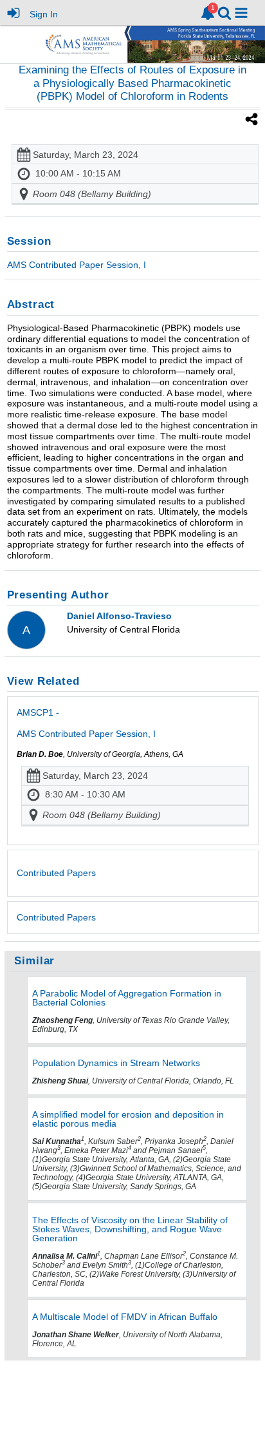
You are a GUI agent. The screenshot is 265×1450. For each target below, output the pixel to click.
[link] (208, 13)
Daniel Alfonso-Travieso (119, 616)
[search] (224, 11)
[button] (241, 13)
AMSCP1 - (86, 722)
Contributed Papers (56, 917)
